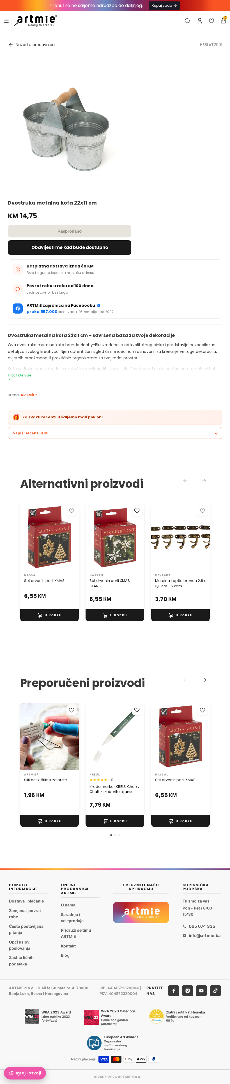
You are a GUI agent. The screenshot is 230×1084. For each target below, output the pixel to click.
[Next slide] (204, 679)
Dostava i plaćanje (26, 901)
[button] (111, 835)
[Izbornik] (6, 20)
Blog (65, 955)
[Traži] (187, 21)
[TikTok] (215, 991)
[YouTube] (201, 991)
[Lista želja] (211, 20)
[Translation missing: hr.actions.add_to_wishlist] (71, 511)
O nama (68, 904)
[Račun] (200, 21)
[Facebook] (173, 991)
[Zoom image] (67, 125)
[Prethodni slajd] (26, 537)
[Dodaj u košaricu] (49, 615)
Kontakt (68, 946)
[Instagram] (187, 991)
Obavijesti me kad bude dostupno (69, 247)
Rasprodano (70, 231)
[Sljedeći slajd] (72, 537)
